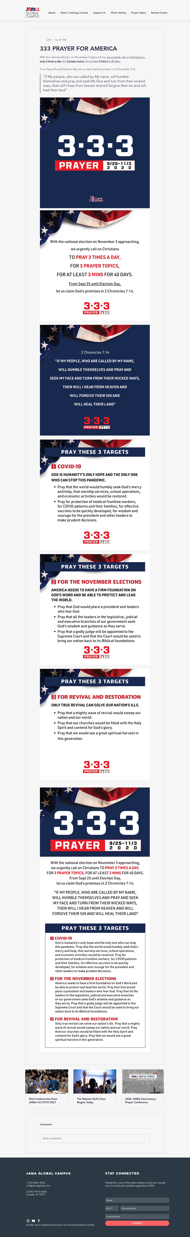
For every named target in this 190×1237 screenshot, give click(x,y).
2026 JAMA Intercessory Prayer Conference (140, 1100)
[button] (52, 12)
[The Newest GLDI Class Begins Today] (94, 1081)
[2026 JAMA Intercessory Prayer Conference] (143, 1081)
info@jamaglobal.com (38, 1185)
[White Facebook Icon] (39, 1221)
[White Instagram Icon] (28, 1221)
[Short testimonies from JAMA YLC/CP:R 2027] (46, 1081)
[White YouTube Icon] (33, 1221)
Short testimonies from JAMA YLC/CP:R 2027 (43, 1100)
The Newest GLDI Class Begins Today (91, 1100)
